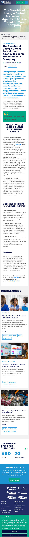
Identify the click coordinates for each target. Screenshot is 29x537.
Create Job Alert (19, 501)
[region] (14, 526)
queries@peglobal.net (14, 281)
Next (27, 449)
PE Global (18, 144)
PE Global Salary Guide (19, 510)
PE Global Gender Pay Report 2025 (6, 511)
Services (3, 501)
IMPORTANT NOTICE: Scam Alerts (20, 506)
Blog (2, 508)
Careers (17, 504)
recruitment (12, 66)
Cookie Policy (15, 528)
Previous (25, 449)
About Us (3, 504)
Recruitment (11, 43)
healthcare (12, 335)
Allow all (14, 531)
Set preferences (14, 535)
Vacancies (20, 2)
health (5, 335)
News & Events (5, 506)
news (19, 335)
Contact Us (14, 480)
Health (4, 313)
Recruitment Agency (10, 385)
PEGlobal (5, 43)
